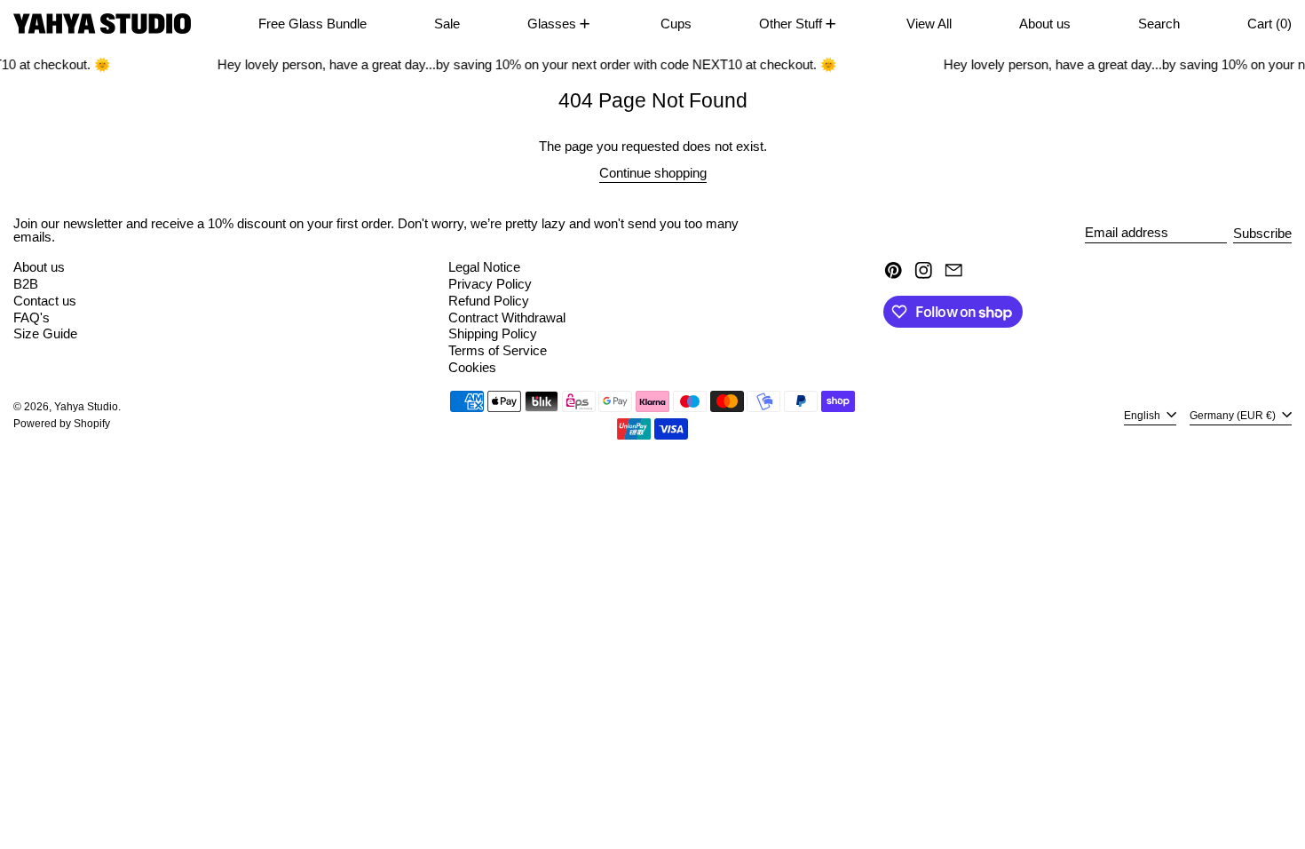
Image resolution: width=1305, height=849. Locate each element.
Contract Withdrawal (507, 317)
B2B (25, 283)
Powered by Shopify (61, 423)
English (1143, 415)
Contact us (44, 300)
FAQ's (31, 317)
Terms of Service (497, 350)
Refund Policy (488, 300)
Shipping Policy (492, 333)
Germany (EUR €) (1234, 415)
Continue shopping (653, 173)
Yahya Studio (86, 407)
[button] (1159, 23)
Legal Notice (484, 266)
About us (39, 266)
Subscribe (1262, 233)
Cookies (472, 367)
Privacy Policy (490, 283)
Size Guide (45, 333)
